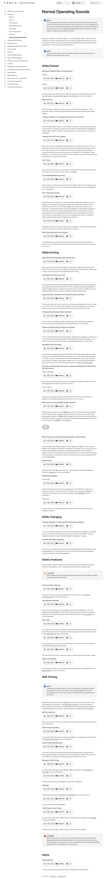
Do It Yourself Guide (85, 362)
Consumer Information (14, 87)
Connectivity (11, 49)
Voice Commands (15, 31)
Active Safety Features (15, 58)
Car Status (12, 28)
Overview (10, 14)
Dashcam (53, 472)
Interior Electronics (15, 26)
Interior (11, 20)
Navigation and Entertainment (17, 66)
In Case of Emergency (14, 81)
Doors (75, 172)
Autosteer (72, 795)
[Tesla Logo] (10, 3)
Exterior (11, 17)
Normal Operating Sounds (18, 37)
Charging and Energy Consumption (19, 69)
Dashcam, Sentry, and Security (17, 61)
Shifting (75, 96)
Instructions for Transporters (16, 78)
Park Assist (50, 634)
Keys (91, 187)
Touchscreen (13, 23)
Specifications (12, 75)
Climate (10, 63)
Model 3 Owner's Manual (27, 3)
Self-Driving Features (14, 55)
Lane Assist (88, 614)
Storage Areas (12, 43)
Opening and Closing (14, 40)
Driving (9, 52)
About (70, 704)
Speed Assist (46, 670)
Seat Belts (81, 493)
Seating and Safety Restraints (17, 46)
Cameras (12, 34)
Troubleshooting (12, 84)
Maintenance (11, 72)
